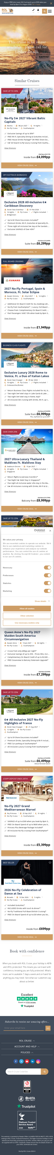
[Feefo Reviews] (27, 1120)
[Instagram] (38, 1061)
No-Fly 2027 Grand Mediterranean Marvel (20, 807)
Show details (40, 601)
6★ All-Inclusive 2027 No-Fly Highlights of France (23, 721)
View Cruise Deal (25, 165)
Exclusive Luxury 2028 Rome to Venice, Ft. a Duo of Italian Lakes (26, 374)
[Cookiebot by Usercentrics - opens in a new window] (34, 530)
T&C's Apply (36, 4)
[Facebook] (16, 1061)
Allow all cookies (27, 609)
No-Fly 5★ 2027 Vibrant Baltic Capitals (24, 119)
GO (48, 1028)
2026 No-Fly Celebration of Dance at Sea (22, 891)
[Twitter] (21, 1061)
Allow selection (27, 616)
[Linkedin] (32, 1061)
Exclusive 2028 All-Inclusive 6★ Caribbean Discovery (25, 203)
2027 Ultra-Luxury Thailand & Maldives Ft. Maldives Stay (24, 460)
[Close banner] (50, 531)
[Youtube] (27, 1061)
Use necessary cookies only (27, 623)
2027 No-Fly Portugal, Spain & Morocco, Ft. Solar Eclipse (24, 290)
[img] (27, 100)
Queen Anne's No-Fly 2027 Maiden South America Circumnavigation (22, 635)
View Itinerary (10, 148)
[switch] (47, 575)
